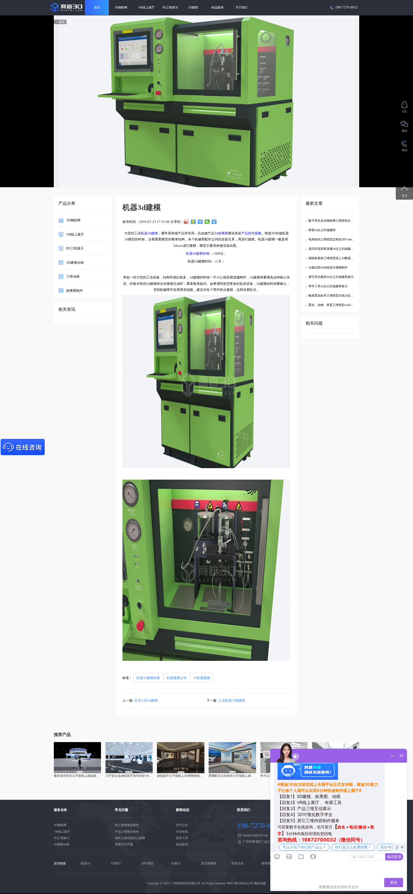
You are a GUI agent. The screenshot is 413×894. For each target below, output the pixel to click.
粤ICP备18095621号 (240, 883)
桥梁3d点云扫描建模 (322, 230)
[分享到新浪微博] (186, 222)
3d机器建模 (201, 678)
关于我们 (242, 7)
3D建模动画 (75, 262)
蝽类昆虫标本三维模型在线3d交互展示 (334, 295)
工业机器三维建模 (231, 700)
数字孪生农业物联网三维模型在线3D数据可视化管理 (343, 220)
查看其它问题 (124, 844)
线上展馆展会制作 (127, 825)
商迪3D (85, 863)
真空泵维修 (208, 863)
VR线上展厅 (146, 7)
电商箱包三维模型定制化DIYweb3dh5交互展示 (339, 239)
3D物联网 (121, 7)
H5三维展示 (170, 7)
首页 (97, 7)
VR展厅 (116, 863)
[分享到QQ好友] (200, 222)
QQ (404, 111)
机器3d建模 (149, 233)
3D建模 (193, 7)
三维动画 (73, 276)
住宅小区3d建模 (146, 700)
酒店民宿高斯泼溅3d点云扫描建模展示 (334, 248)
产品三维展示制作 (127, 831)
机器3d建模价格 (198, 253)
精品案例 (217, 7)
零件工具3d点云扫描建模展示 (328, 286)
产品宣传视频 (251, 233)
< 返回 (60, 22)
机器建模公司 (177, 678)
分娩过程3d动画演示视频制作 (328, 267)
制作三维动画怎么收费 (130, 838)
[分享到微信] (207, 222)
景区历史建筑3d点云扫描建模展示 (331, 276)
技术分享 (182, 838)
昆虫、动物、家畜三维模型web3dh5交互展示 (338, 305)
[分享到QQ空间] (193, 222)
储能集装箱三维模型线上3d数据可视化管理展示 (340, 258)
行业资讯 (182, 831)
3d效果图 (221, 233)
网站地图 (260, 883)
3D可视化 (147, 863)
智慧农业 (237, 863)
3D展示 (175, 863)
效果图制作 (74, 290)
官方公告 (182, 825)
